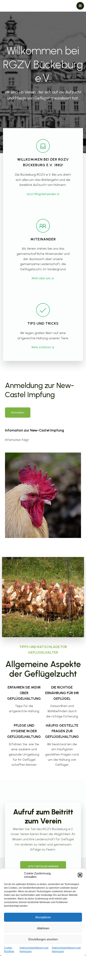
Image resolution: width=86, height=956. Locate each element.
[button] (80, 875)
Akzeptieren (43, 917)
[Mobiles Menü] (80, 6)
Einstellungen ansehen (43, 939)
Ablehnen (43, 928)
